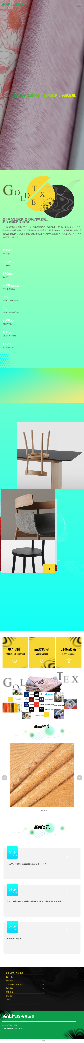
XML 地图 (42, 1041)
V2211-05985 (42, 810)
